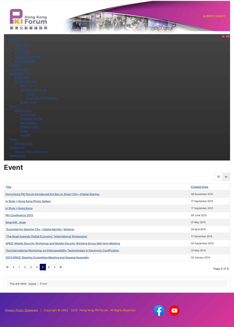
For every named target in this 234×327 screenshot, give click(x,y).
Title (8, 187)
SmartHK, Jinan (15, 222)
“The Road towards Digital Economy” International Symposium (46, 236)
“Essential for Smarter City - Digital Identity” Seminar (39, 229)
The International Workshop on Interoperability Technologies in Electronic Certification (62, 250)
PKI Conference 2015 (19, 215)
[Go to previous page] (13, 267)
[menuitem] (13, 36)
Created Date (199, 187)
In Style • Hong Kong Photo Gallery (28, 201)
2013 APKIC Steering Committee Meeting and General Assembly (47, 257)
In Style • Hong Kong (19, 208)
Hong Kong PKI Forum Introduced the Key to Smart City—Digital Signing (52, 194)
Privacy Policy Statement (21, 310)
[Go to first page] (7, 267)
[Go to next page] (55, 267)
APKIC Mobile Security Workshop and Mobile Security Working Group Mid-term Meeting (62, 243)
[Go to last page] (60, 267)
